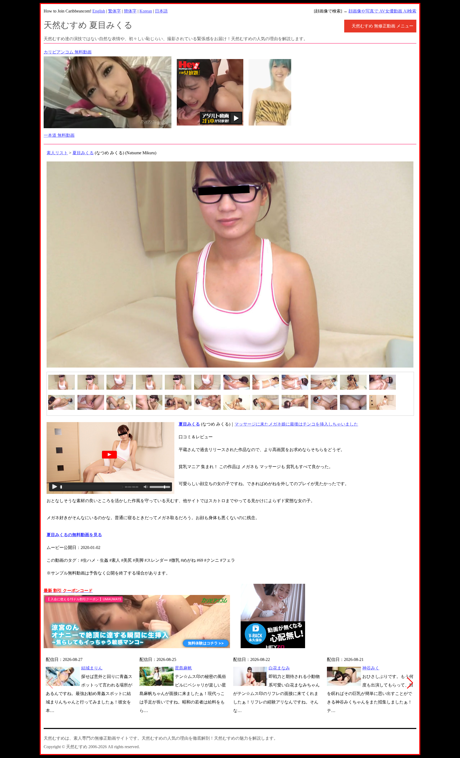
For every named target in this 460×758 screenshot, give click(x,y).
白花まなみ (279, 668)
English (98, 11)
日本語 (161, 11)
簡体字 (130, 11)
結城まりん (91, 668)
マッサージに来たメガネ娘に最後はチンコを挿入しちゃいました (296, 424)
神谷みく (370, 668)
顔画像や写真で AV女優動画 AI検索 (382, 11)
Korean (145, 11)
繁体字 (114, 11)
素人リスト (57, 153)
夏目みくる (83, 153)
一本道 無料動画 (59, 135)
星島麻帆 (183, 668)
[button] (410, 683)
